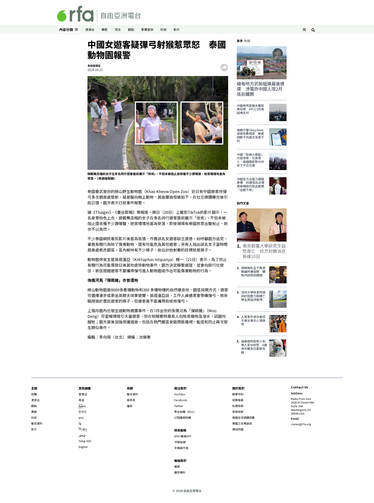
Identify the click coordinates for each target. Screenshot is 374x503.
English (83, 447)
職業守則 (237, 394)
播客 (129, 406)
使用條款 (237, 412)
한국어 (82, 412)
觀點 (131, 29)
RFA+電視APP (182, 436)
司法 (118, 29)
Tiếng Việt (85, 441)
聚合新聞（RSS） (185, 412)
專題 (105, 29)
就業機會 (237, 400)
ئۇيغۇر (82, 435)
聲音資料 (36, 423)
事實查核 (147, 29)
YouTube (179, 394)
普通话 (83, 394)
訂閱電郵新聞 (182, 417)
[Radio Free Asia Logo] (99, 13)
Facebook (180, 400)
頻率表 (131, 400)
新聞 (34, 394)
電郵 (177, 466)
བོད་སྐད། (83, 429)
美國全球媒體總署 (243, 417)
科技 (163, 29)
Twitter (178, 406)
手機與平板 (181, 448)
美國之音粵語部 (242, 423)
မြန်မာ (82, 406)
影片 (177, 29)
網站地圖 (237, 429)
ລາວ (81, 417)
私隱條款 (237, 406)
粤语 (81, 400)
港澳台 (89, 29)
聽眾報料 (179, 472)
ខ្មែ (80, 423)
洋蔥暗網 (179, 442)
